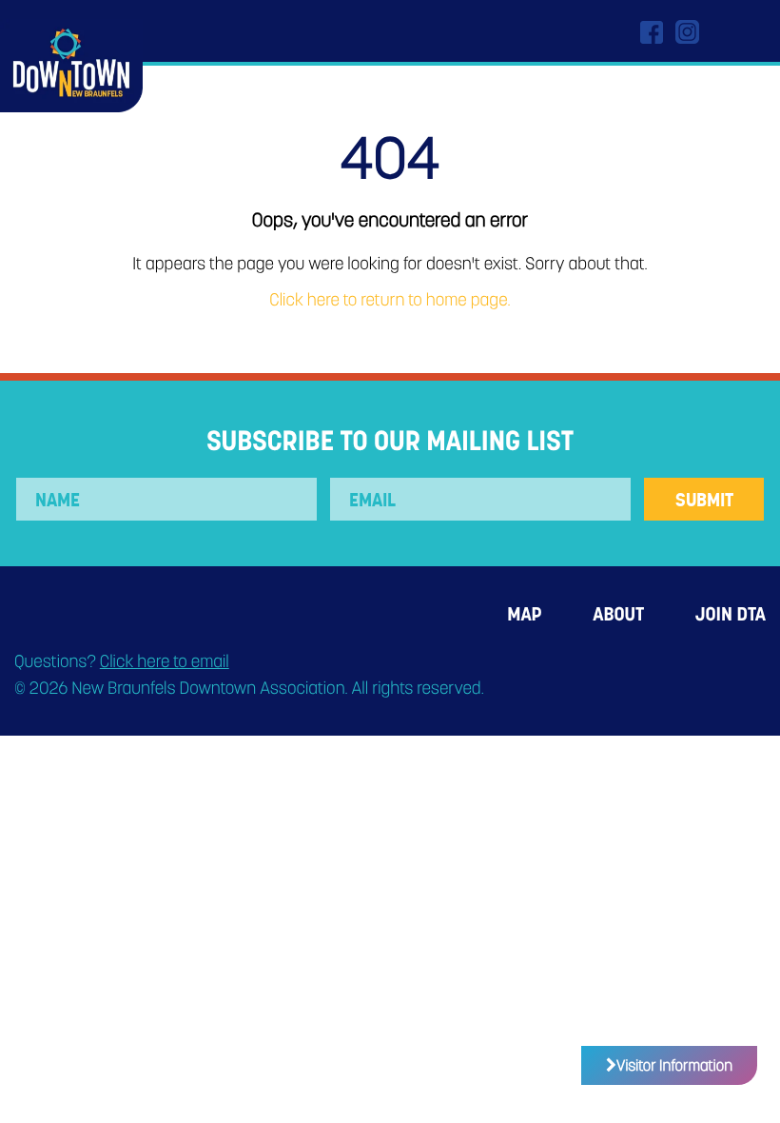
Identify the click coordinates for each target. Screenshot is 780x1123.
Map (524, 613)
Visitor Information (674, 1065)
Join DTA (730, 613)
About (618, 613)
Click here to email (164, 662)
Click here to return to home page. (389, 300)
